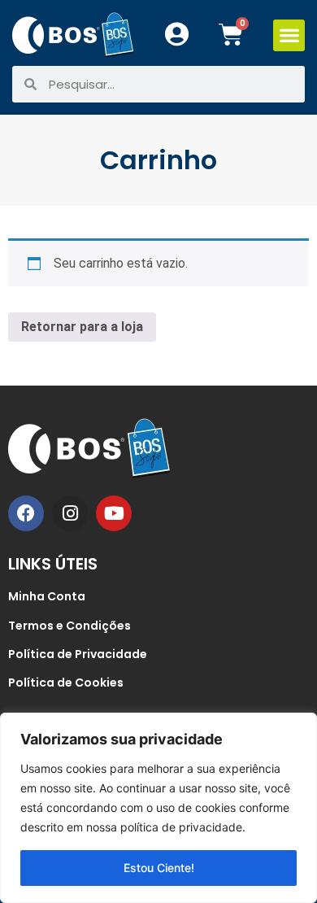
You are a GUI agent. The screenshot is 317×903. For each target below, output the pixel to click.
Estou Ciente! (159, 868)
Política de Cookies (66, 682)
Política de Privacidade (77, 654)
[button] (289, 35)
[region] (158, 808)
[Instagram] (70, 513)
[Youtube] (114, 513)
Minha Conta (46, 596)
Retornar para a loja (82, 326)
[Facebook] (26, 513)
